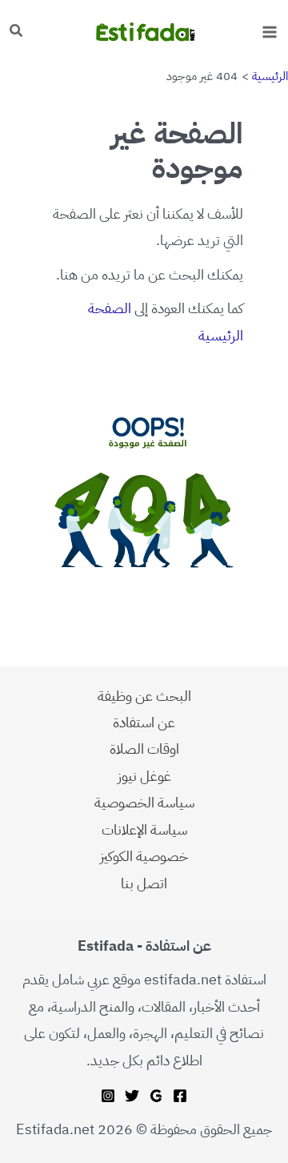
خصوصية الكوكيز (144, 856)
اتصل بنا (144, 883)
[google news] (156, 1096)
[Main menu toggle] (269, 31)
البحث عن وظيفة (144, 695)
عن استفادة (144, 722)
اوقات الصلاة (144, 748)
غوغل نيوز (144, 776)
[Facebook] (180, 1096)
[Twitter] (132, 1096)
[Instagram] (108, 1096)
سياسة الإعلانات (144, 829)
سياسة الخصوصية (144, 802)
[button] (15, 32)
